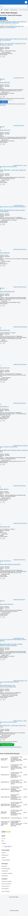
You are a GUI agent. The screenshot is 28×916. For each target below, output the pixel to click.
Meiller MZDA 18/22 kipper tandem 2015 (10, 564)
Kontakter (4, 843)
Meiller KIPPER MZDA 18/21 (7, 291)
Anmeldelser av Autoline (7, 873)
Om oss (3, 838)
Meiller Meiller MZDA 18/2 (6, 604)
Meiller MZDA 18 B (5, 368)
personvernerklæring (19, 103)
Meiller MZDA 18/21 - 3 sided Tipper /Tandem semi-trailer (5, 823)
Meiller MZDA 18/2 (4, 252)
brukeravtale (3, 105)
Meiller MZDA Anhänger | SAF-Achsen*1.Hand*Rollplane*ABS (8, 686)
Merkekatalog (5, 875)
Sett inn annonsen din (7, 744)
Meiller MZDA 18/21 (5, 330)
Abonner (4, 101)
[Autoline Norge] (9, 2)
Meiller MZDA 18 (4, 406)
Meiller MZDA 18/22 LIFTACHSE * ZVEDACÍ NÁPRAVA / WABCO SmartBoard (11, 644)
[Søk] (26, 6)
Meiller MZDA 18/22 (5, 82)
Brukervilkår (4, 866)
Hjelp (3, 840)
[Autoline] (1, 10)
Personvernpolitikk (6, 868)
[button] (26, 2)
